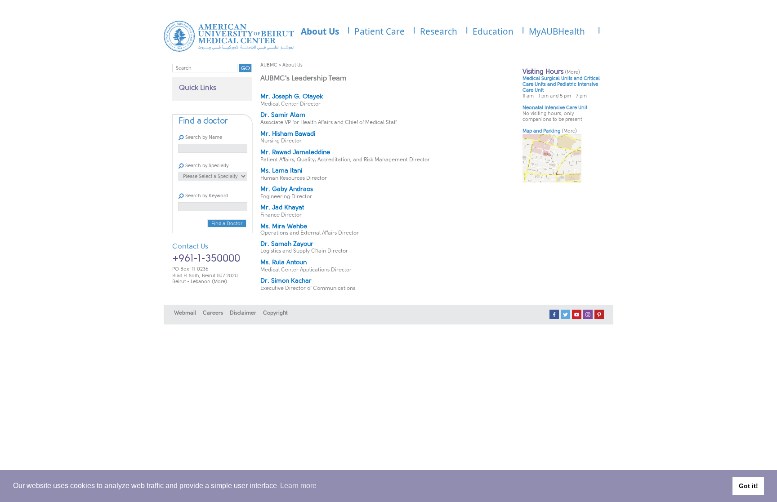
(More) (219, 281)
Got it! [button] (748, 485)
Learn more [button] (298, 485)
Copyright (275, 313)
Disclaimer (243, 313)
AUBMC (268, 65)
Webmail (185, 313)
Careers (213, 313)
